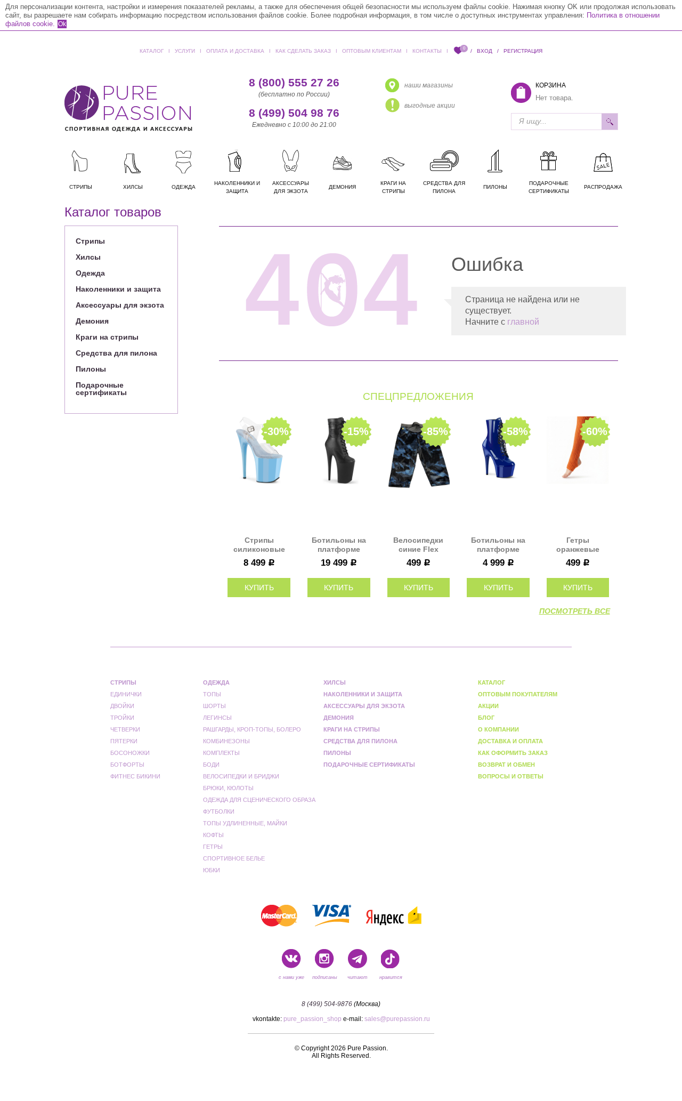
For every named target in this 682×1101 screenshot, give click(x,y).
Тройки (122, 717)
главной (523, 321)
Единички (110, 225)
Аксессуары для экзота (120, 305)
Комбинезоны (226, 741)
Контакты (427, 51)
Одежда (90, 273)
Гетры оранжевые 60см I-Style (577, 545)
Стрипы (90, 241)
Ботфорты (127, 764)
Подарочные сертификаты (101, 389)
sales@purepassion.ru (397, 1019)
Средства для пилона (116, 353)
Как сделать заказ (303, 51)
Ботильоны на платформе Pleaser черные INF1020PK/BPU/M (338, 545)
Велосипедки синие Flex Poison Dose (418, 545)
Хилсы (88, 257)
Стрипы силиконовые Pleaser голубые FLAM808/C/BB (259, 545)
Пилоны (91, 369)
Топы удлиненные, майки (245, 823)
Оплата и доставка (235, 51)
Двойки (122, 706)
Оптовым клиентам (371, 51)
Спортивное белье (234, 858)
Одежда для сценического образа (259, 800)
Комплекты (221, 753)
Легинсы (217, 717)
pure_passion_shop (312, 1019)
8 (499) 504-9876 (327, 1004)
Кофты (213, 835)
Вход (484, 51)
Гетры (213, 846)
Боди (211, 764)
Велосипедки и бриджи (241, 776)
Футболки (218, 811)
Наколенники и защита (118, 289)
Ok (62, 24)
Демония (92, 321)
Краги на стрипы (107, 337)
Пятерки (123, 741)
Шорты (214, 706)
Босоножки (130, 753)
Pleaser (208, 225)
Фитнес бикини (135, 776)
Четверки (125, 729)
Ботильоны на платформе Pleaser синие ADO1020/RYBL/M (498, 545)
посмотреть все (574, 611)
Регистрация (523, 51)
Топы (212, 694)
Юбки (211, 870)
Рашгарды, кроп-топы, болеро (252, 729)
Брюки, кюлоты (228, 788)
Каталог (152, 51)
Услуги (185, 51)
